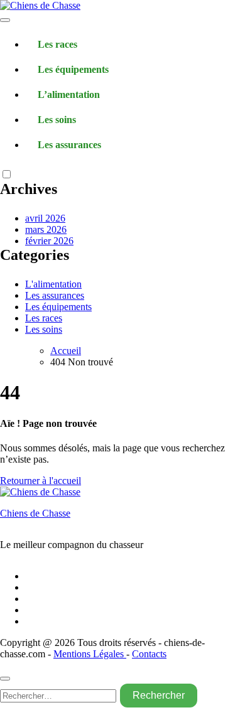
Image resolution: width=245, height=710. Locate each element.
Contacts (149, 653)
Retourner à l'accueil (40, 480)
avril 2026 (45, 218)
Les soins (57, 119)
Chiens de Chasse (35, 513)
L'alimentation (53, 284)
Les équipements (73, 69)
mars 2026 (46, 229)
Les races (57, 44)
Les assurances (69, 144)
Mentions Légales (89, 653)
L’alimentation (69, 94)
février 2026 (49, 240)
